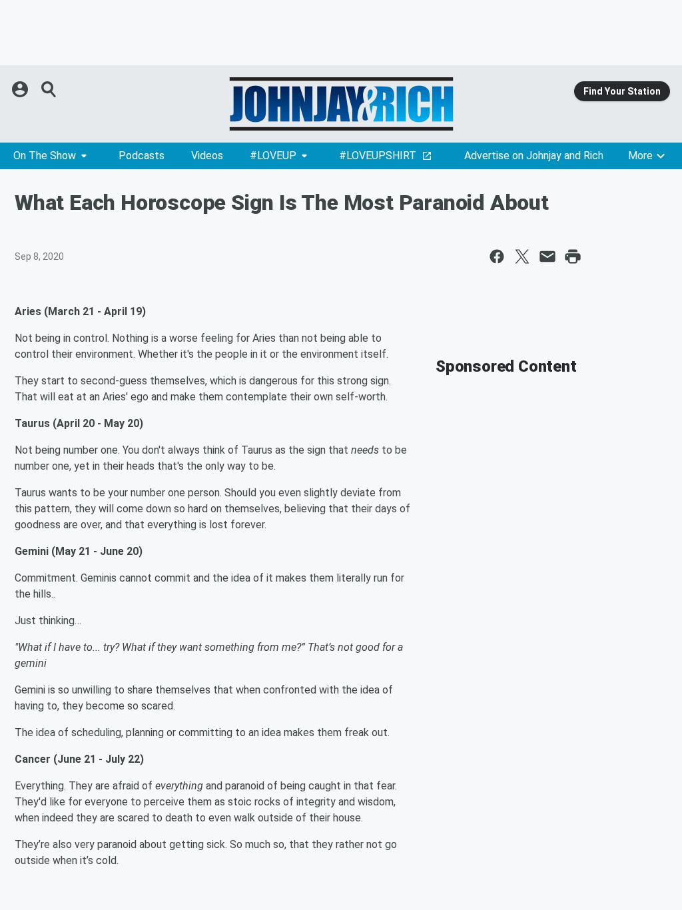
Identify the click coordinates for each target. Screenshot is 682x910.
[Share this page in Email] (547, 256)
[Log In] (21, 89)
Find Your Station (622, 91)
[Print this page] (572, 256)
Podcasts (142, 155)
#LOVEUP (273, 155)
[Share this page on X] (522, 256)
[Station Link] (341, 104)
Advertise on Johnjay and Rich (533, 155)
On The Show (44, 155)
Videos (207, 155)
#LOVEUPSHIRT (377, 155)
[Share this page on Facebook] (497, 256)
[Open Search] (49, 89)
